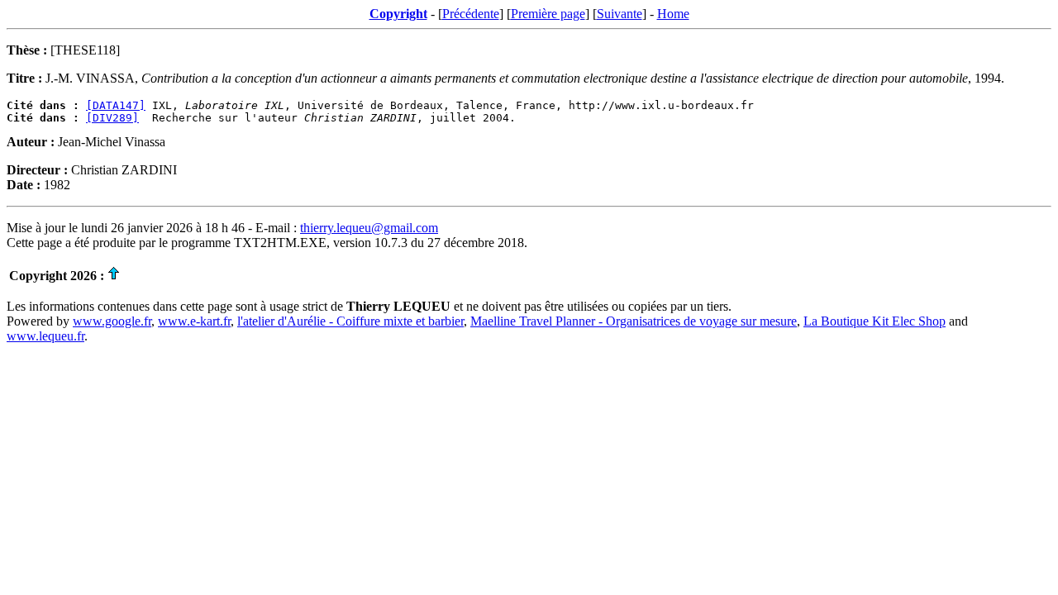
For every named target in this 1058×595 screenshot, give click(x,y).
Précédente (470, 14)
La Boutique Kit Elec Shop (874, 321)
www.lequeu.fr (45, 336)
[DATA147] (115, 105)
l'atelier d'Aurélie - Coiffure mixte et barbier (350, 321)
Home (673, 14)
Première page (548, 14)
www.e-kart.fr (194, 321)
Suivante (619, 14)
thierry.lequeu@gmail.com (369, 228)
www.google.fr (112, 321)
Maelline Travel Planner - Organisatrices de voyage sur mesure (633, 321)
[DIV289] (112, 118)
